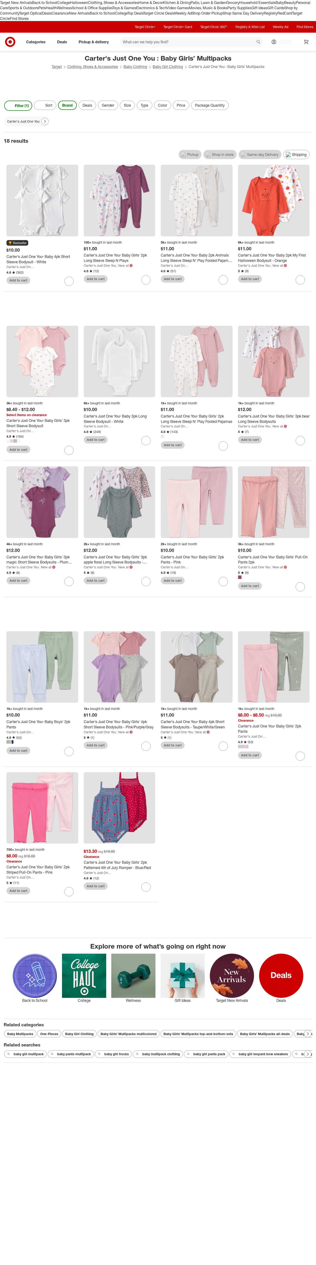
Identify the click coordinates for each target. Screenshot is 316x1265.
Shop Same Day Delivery (243, 13)
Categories (36, 42)
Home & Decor (151, 2)
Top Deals (135, 13)
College (63, 2)
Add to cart (18, 280)
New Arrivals (79, 13)
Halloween (79, 2)
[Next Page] (307, 105)
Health (51, 8)
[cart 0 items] (306, 42)
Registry (270, 13)
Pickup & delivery (94, 42)
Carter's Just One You (20, 267)
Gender (108, 105)
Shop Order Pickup (207, 13)
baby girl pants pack (209, 1054)
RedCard (284, 13)
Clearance (60, 13)
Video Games (178, 8)
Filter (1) (22, 105)
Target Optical (30, 13)
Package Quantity (210, 105)
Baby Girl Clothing (168, 66)
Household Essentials (257, 2)
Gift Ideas (259, 8)
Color (162, 105)
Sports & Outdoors (23, 8)
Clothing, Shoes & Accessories (113, 2)
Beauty (290, 2)
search (258, 42)
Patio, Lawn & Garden (208, 2)
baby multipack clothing (161, 1054)
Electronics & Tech (151, 8)
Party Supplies (239, 8)
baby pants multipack (74, 1054)
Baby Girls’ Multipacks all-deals (265, 1034)
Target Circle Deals (158, 13)
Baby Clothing (135, 66)
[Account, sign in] (283, 42)
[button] (17, 243)
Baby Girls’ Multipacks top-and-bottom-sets (198, 1034)
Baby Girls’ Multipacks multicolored (129, 1034)
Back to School (44, 2)
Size (127, 105)
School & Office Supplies (92, 8)
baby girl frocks (116, 1054)
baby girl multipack (29, 1054)
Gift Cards (275, 8)
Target (57, 66)
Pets (42, 8)
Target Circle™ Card (178, 27)
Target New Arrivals (16, 2)
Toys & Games (124, 8)
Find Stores (19, 18)
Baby (280, 2)
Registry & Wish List (250, 27)
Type (144, 105)
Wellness (64, 8)
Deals (47, 13)
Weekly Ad (183, 13)
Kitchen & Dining (177, 2)
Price (181, 105)
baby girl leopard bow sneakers (263, 1054)
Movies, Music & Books (208, 8)
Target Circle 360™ (213, 27)
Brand (67, 105)
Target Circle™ (145, 27)
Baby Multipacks (20, 1034)
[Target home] (10, 41)
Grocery (232, 2)
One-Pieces (49, 1034)
